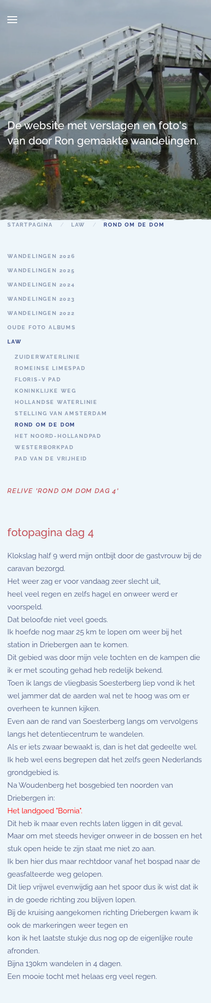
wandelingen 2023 (41, 299)
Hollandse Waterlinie (56, 402)
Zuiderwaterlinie (47, 357)
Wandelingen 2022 (41, 313)
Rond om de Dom (45, 425)
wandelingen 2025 (41, 270)
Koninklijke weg (46, 391)
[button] (12, 19)
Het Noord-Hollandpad (58, 436)
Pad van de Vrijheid (51, 459)
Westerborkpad (44, 447)
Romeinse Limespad (50, 368)
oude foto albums (41, 327)
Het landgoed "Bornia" (44, 810)
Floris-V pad (38, 379)
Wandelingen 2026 (41, 256)
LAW (14, 342)
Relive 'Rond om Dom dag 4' (63, 490)
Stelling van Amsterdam (61, 413)
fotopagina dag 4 (50, 532)
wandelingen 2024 (41, 285)
